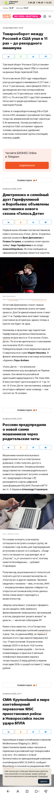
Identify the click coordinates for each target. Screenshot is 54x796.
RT (35, 478)
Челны (5, 8)
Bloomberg (8, 766)
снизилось (43, 630)
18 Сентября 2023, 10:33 (13, 28)
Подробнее (43, 776)
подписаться (27, 165)
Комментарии (27, 180)
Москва (19, 8)
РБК (33, 68)
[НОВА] (26, 16)
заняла (6, 337)
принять (43, 781)
